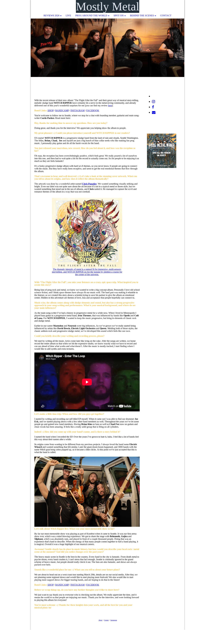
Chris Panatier (89, 184)
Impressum (114, 620)
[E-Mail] (153, 112)
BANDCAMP (62, 110)
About (100, 620)
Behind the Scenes (142, 15)
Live (68, 15)
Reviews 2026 (51, 15)
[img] (173, 6)
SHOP (51, 110)
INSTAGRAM (77, 110)
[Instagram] (153, 102)
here (110, 105)
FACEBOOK (92, 110)
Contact (165, 15)
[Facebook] (153, 107)
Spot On (119, 15)
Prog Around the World (91, 15)
